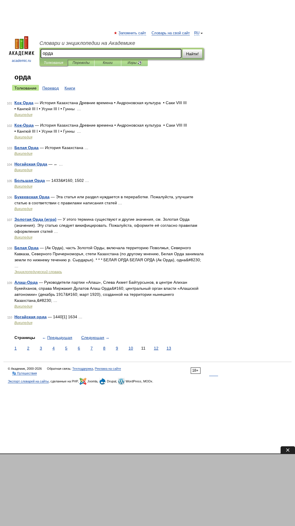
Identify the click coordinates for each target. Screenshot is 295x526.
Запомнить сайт (132, 33)
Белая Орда (26, 147)
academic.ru (21, 61)
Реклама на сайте (108, 368)
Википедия (23, 115)
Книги (108, 63)
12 (156, 348)
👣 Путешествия (24, 373)
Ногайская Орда (30, 164)
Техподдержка (82, 368)
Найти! (192, 54)
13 (169, 348)
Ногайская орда (30, 317)
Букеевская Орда (32, 197)
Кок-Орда (24, 125)
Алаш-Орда (26, 282)
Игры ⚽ (135, 63)
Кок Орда (23, 102)
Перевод (50, 88)
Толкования (53, 63)
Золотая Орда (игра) (35, 219)
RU (196, 33)
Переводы (81, 63)
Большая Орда (29, 180)
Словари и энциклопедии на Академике (87, 43)
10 (130, 348)
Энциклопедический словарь (38, 272)
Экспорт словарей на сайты (28, 381)
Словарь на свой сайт (171, 33)
